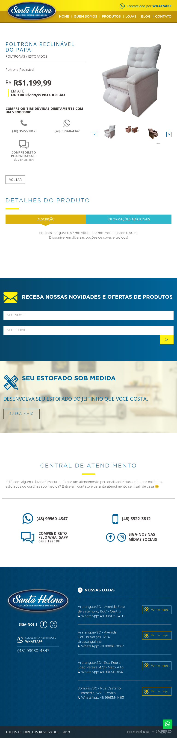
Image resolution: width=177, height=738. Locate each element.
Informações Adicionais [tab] (128, 219)
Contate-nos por (149, 6)
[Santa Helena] (32, 11)
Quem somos (85, 16)
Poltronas (15, 56)
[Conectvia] (149, 731)
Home (64, 16)
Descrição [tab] (46, 219)
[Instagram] (121, 537)
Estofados (37, 56)
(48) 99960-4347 (67, 131)
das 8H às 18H (23, 156)
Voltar (15, 179)
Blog (145, 16)
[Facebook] (110, 537)
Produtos (111, 16)
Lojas (130, 16)
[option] (110, 131)
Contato (163, 16)
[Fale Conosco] (167, 724)
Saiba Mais (21, 413)
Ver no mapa (159, 609)
